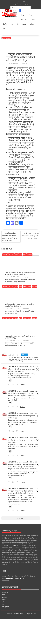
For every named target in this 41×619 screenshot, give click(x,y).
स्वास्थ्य (24, 24)
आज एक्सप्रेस (25, 63)
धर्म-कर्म (32, 24)
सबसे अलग (8, 38)
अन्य (4, 29)
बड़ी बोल (21, 4)
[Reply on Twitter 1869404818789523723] (9, 406)
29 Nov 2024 (34, 488)
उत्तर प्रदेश (5, 254)
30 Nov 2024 (34, 462)
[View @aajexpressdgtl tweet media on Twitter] (10, 380)
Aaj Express (12, 366)
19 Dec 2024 (34, 367)
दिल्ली (3, 38)
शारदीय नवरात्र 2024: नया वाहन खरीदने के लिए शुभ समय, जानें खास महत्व (30, 235)
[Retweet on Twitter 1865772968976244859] (13, 431)
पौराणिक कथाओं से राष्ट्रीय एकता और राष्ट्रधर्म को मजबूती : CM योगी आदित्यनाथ (19, 305)
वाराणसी (26, 4)
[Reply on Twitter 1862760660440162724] (9, 482)
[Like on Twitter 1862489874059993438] (18, 510)
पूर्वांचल (16, 254)
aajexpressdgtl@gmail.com (15, 578)
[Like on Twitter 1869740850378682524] (18, 384)
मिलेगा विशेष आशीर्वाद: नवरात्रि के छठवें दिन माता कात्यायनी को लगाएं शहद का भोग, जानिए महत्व (9, 237)
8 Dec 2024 (33, 413)
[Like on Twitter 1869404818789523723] (18, 406)
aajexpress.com (16, 545)
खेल (18, 24)
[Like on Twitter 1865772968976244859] (18, 431)
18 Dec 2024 (34, 391)
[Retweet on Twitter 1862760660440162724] (13, 482)
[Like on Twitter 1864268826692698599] (18, 455)
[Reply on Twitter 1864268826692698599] (9, 455)
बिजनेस (5, 24)
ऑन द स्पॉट (15, 4)
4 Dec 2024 (33, 437)
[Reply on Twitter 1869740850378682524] (9, 384)
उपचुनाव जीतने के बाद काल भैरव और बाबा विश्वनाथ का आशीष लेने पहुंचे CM (20, 337)
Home (22, 15)
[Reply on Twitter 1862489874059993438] (9, 510)
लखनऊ (4, 600)
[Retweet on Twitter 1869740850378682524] (13, 384)
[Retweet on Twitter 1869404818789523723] (13, 406)
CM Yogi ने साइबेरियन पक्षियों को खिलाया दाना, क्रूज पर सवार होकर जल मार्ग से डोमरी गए (20, 273)
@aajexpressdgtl (22, 367)
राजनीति (33, 19)
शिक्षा (11, 24)
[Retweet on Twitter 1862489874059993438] (13, 510)
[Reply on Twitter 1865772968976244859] (9, 431)
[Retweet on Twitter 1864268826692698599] (13, 455)
